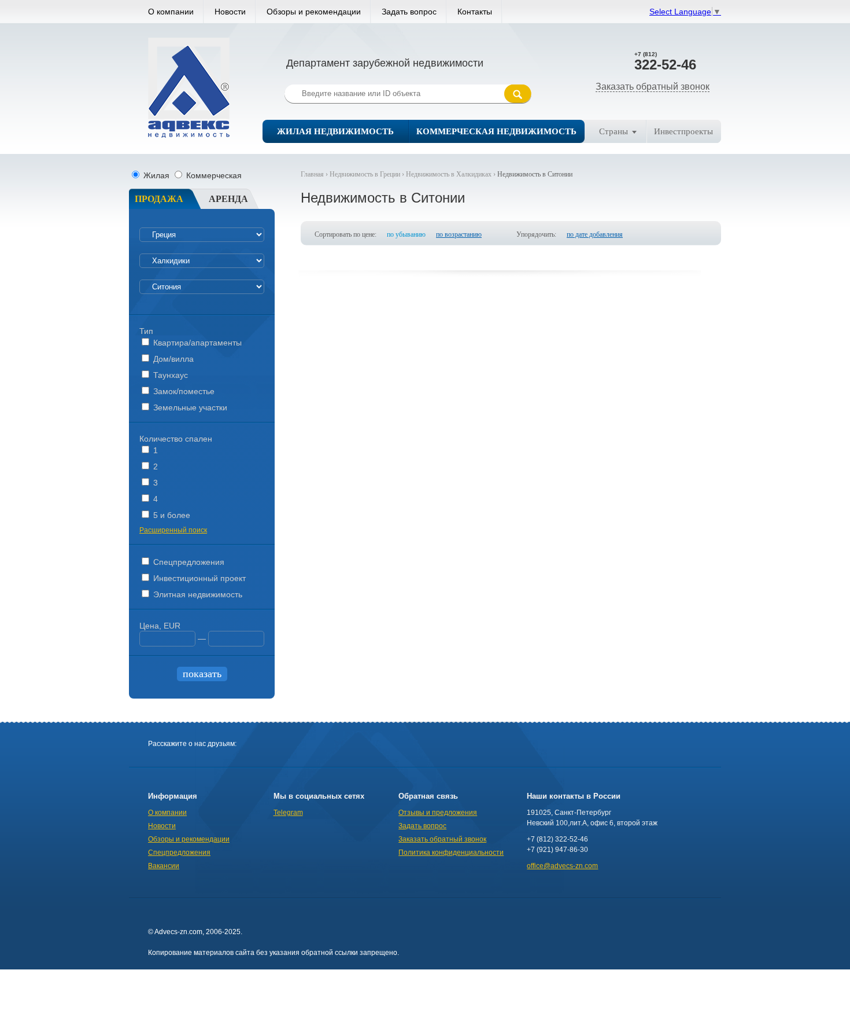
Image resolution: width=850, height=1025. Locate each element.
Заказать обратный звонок (652, 86)
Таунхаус (169, 375)
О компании (171, 11)
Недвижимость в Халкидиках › (451, 174)
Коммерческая (213, 175)
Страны (613, 131)
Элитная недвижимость (196, 594)
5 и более (170, 515)
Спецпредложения (187, 562)
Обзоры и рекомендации (314, 11)
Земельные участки (189, 407)
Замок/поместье (183, 391)
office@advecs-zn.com (562, 866)
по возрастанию (459, 234)
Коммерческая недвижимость (496, 131)
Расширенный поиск (173, 530)
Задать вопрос (409, 11)
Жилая (156, 175)
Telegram (288, 813)
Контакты (474, 11)
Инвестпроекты (683, 131)
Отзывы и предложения (437, 813)
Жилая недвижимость (335, 131)
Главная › (315, 174)
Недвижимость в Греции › (368, 174)
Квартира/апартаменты (196, 342)
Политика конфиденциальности (451, 852)
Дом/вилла (172, 358)
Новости (230, 11)
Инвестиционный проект (198, 578)
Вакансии (163, 866)
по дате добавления (595, 234)
